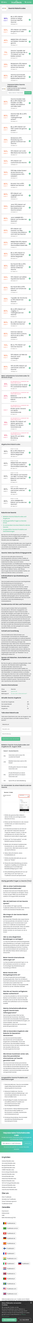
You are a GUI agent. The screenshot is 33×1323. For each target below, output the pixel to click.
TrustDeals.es (11, 1243)
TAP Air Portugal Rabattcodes (10, 1183)
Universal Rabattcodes (8, 1185)
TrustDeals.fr (10, 1253)
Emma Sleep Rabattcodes (10, 1172)
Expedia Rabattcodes (8, 1174)
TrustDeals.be (11, 1223)
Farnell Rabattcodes (8, 1176)
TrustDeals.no (11, 1274)
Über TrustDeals (6, 1197)
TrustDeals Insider (7, 1203)
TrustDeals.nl (10, 1268)
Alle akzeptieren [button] (9, 1320)
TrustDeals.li (25, 1263)
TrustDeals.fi (10, 1248)
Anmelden (28, 93)
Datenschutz (5, 1213)
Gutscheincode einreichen (10, 739)
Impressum (5, 1211)
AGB (3, 1215)
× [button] (31, 1303)
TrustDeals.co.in (11, 1258)
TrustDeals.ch (11, 1233)
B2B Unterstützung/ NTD (9, 1217)
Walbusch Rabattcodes (9, 1187)
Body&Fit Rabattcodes (8, 1167)
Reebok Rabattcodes (8, 1181)
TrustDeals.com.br (12, 1228)
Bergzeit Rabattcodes (8, 1165)
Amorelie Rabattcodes (8, 1163)
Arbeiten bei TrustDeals (9, 1199)
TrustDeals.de (11, 1238)
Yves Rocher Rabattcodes (9, 1189)
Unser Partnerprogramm (9, 1201)
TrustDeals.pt (11, 1279)
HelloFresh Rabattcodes (9, 1178)
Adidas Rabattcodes (8, 1161)
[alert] (16, 1312)
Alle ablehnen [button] (24, 1320)
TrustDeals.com (11, 1289)
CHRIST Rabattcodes (8, 1170)
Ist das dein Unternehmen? (19, 693)
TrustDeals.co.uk (12, 1294)
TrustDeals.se (11, 1284)
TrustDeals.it (10, 1263)
